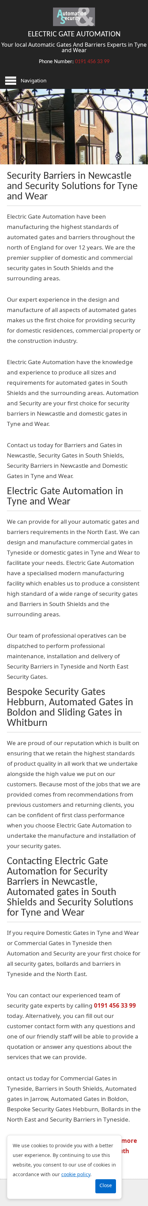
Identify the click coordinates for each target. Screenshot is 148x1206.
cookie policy (75, 1174)
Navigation (33, 80)
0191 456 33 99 (92, 62)
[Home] (74, 24)
